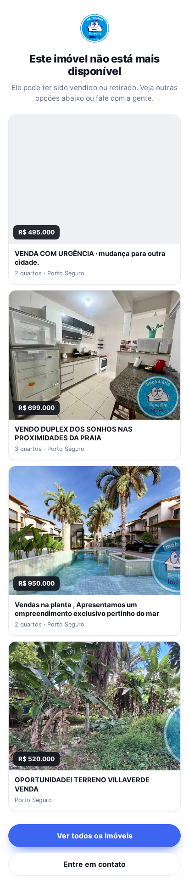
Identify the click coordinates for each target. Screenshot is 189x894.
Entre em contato (94, 864)
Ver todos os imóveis (95, 835)
